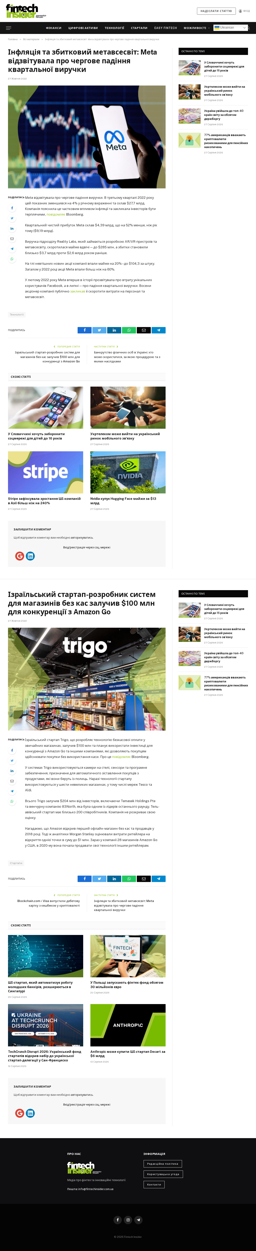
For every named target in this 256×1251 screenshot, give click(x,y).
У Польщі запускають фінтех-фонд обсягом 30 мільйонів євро (126, 985)
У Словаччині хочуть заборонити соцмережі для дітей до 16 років (36, 436)
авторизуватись (82, 537)
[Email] (12, 239)
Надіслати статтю (216, 11)
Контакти (154, 1184)
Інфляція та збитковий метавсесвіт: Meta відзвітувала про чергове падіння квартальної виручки (124, 905)
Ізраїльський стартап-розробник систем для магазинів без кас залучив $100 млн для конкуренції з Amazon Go (47, 357)
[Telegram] (12, 249)
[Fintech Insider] (26, 11)
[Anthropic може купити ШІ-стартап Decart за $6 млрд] (128, 1025)
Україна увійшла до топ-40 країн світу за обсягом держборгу (223, 114)
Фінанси (54, 28)
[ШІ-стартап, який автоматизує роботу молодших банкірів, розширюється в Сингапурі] (45, 956)
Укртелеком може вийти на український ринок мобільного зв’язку (125, 436)
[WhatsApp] (12, 259)
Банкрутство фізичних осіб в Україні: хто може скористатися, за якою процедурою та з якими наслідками (127, 357)
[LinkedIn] (12, 228)
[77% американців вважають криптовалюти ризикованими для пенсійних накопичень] (190, 140)
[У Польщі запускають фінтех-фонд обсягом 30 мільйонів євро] (128, 956)
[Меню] (8, 28)
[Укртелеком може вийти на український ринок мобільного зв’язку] (128, 408)
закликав (77, 291)
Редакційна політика (162, 1163)
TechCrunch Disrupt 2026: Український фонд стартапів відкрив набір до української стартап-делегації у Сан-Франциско (44, 1056)
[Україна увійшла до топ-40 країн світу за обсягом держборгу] (190, 116)
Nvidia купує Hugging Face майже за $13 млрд (123, 501)
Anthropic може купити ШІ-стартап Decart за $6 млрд (127, 1054)
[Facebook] (12, 208)
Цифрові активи (83, 28)
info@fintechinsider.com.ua (95, 1189)
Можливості (195, 28)
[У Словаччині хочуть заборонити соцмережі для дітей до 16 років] (45, 408)
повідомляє (56, 214)
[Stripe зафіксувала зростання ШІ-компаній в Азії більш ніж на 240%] (45, 472)
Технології (114, 28)
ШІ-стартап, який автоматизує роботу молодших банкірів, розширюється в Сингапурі (40, 987)
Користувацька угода (163, 1174)
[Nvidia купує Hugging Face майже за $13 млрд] (128, 472)
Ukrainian (226, 27)
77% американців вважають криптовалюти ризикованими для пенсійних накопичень (226, 141)
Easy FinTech (165, 28)
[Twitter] (12, 218)
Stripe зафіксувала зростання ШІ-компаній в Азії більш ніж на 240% (44, 501)
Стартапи (139, 28)
